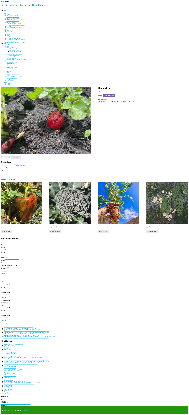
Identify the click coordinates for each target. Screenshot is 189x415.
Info (4, 66)
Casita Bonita (9, 31)
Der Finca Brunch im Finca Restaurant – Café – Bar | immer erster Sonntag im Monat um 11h (25, 357)
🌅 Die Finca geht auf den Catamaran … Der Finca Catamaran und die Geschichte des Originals (26, 331)
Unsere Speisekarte (10, 63)
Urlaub (5, 29)
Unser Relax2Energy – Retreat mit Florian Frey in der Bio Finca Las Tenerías (22, 382)
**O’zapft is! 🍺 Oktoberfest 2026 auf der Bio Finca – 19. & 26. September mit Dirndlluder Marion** (27, 332)
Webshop (8, 14)
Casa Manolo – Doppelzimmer (13, 38)
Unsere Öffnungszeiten (11, 62)
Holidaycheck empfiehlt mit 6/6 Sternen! (15, 42)
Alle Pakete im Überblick (12, 15)
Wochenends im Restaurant (12, 55)
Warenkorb (6, 390)
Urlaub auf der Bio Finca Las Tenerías (12, 388)
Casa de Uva (9, 37)
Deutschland (5, 402)
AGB (7, 72)
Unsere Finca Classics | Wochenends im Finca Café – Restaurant (19, 384)
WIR (5, 43)
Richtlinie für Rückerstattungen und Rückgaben (15, 381)
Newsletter (9, 71)
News (5, 11)
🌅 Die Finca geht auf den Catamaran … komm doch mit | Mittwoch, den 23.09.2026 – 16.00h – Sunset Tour (29, 336)
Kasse (5, 374)
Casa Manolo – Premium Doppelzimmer (15, 39)
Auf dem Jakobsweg (11, 41)
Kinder (2, 270)
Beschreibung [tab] (6, 157)
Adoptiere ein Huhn (14, 50)
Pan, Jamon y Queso (8, 380)
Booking (6, 348)
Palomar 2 (8, 34)
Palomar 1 (8, 33)
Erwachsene (3, 268)
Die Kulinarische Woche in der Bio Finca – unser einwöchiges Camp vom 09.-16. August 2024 (26, 360)
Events (5, 52)
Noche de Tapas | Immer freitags (14, 54)
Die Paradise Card (10, 64)
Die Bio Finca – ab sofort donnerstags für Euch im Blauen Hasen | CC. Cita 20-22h (23, 329)
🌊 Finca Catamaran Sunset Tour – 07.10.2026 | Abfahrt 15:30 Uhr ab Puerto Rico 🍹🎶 (25, 333)
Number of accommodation (7, 265)
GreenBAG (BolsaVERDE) (13, 18)
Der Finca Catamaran (11, 58)
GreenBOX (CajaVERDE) (12, 17)
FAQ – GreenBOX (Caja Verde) (17, 25)
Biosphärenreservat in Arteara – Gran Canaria (14, 346)
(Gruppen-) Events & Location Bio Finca (16, 59)
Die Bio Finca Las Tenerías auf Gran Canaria (23, 5)
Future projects (9, 80)
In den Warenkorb (109, 95)
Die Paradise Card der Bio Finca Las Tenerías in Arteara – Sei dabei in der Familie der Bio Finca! (26, 338)
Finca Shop (9, 26)
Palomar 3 (8, 35)
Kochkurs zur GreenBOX (12, 21)
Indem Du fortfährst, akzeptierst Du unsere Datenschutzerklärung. (16, 404)
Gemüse (105, 99)
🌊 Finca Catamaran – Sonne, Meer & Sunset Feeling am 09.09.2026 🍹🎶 (21, 335)
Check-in (3, 260)
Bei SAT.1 (8, 46)
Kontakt (8, 70)
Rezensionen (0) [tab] (15, 157)
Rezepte (8, 75)
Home (5, 10)
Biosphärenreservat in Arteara (13, 74)
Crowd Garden (10, 47)
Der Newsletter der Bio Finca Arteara (12, 358)
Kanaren (4, 401)
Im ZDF (8, 44)
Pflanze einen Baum (14, 48)
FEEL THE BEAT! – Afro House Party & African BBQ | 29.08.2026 (20, 328)
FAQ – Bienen (9, 79)
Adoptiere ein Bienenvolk (15, 51)
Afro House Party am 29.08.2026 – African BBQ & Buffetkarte (18, 327)
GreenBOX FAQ (10, 22)
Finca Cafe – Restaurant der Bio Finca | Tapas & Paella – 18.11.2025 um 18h (21, 362)
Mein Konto (6, 377)
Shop (5, 13)
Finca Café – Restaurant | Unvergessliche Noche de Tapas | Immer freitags (21, 364)
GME (26, 410)
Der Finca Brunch (10, 56)
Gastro (5, 60)
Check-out (3, 263)
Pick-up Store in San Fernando (13, 27)
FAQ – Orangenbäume (11, 78)
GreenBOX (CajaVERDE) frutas (14, 19)
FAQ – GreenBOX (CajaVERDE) (14, 369)
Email (2, 399)
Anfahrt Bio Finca (10, 68)
